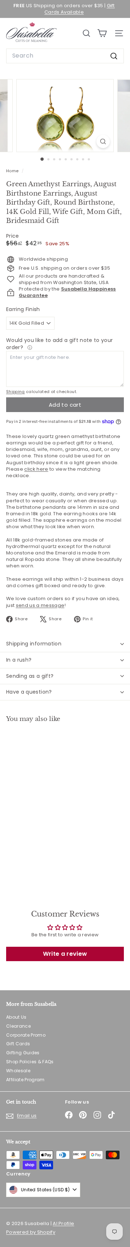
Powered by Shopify (30, 1232)
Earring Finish (23, 309)
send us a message (40, 605)
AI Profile (63, 1223)
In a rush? (19, 659)
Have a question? (29, 691)
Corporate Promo (26, 1035)
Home (13, 171)
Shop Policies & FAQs (30, 1062)
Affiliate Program (25, 1080)
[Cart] (102, 33)
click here (36, 469)
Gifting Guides (23, 1053)
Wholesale (18, 1071)
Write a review (65, 954)
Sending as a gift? (29, 676)
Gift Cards (18, 1044)
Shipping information (33, 643)
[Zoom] (103, 141)
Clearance (18, 1026)
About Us (16, 1017)
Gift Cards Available (79, 8)
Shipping (15, 391)
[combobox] (65, 56)
